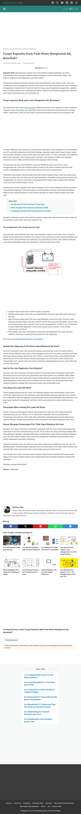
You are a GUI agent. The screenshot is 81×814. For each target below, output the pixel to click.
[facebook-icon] (52, 3)
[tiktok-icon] (76, 3)
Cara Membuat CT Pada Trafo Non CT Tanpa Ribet (28, 204)
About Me (48, 803)
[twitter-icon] (57, 3)
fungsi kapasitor (30, 108)
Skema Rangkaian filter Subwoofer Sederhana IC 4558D (29, 208)
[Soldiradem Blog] (14, 3)
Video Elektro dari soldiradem (29, 806)
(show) (45, 68)
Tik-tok (43, 806)
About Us (9, 803)
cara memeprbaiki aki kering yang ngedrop (27, 339)
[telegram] (70, 526)
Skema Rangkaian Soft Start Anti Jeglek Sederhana (49, 572)
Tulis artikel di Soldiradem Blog (64, 803)
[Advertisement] (40, 30)
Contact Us (17, 803)
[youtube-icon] (62, 3)
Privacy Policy (56, 806)
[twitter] (25, 526)
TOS (48, 806)
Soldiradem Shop (37, 803)
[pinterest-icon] (71, 3)
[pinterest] (40, 526)
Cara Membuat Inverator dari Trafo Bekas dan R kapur (30, 572)
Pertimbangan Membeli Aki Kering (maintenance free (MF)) (31, 211)
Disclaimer (26, 803)
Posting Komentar (28, 63)
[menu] (5, 8)
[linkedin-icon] (66, 3)
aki (63, 73)
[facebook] (10, 526)
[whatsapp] (55, 526)
